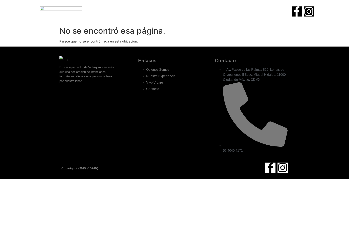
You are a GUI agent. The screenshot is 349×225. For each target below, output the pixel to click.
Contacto (224, 12)
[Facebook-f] (297, 11)
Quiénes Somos (133, 12)
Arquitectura (160, 12)
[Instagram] (309, 11)
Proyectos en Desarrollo (192, 12)
